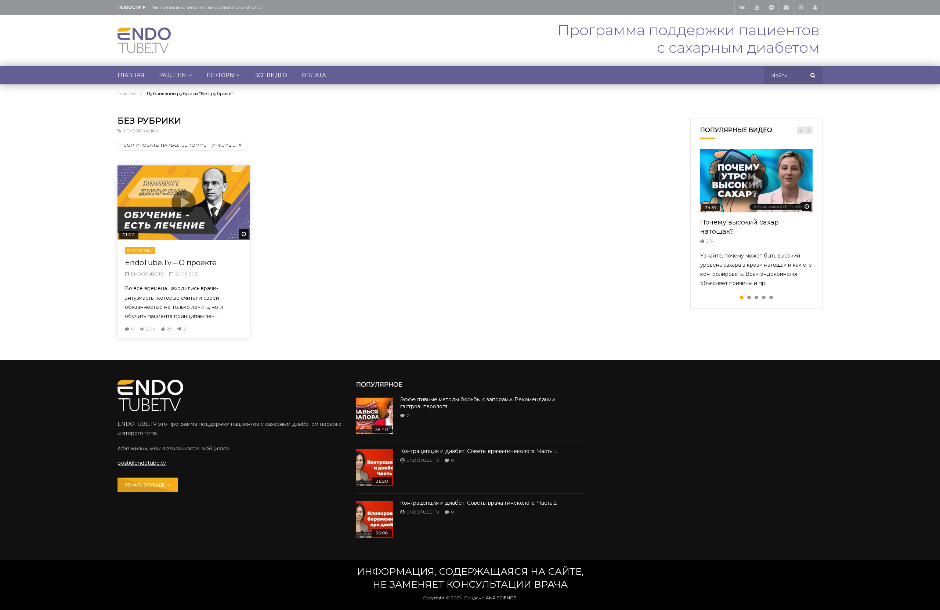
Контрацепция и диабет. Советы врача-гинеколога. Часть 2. (479, 503)
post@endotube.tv (142, 463)
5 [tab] (771, 297)
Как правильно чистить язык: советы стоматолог (207, 7)
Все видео (270, 75)
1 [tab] (742, 297)
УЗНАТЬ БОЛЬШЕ (146, 484)
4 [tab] (764, 297)
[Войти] (815, 7)
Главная (131, 75)
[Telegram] (771, 7)
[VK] (741, 7)
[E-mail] (785, 7)
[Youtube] (756, 7)
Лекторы (220, 75)
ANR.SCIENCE (501, 597)
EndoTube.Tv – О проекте (171, 262)
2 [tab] (749, 297)
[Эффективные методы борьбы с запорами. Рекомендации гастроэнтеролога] (374, 416)
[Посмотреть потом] (800, 7)
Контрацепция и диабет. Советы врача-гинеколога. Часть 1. (478, 451)
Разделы (173, 75)
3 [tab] (756, 297)
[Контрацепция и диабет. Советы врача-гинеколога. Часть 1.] (374, 467)
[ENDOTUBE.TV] (144, 40)
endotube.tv (147, 274)
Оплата (314, 75)
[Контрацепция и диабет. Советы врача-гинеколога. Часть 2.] (374, 519)
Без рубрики (140, 250)
